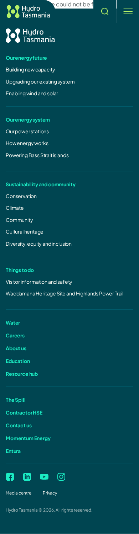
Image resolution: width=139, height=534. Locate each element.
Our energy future (26, 57)
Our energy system (28, 119)
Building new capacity (30, 69)
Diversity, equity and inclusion (39, 243)
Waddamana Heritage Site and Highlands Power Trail (64, 293)
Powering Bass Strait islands (37, 155)
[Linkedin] (27, 476)
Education (18, 361)
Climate (15, 207)
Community (19, 220)
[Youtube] (44, 476)
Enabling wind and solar (32, 93)
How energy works (27, 143)
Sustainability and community (41, 184)
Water (13, 322)
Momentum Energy (28, 438)
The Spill (16, 399)
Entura (13, 451)
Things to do (20, 270)
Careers (15, 335)
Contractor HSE (24, 412)
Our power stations (27, 131)
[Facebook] (10, 476)
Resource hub (22, 373)
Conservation (21, 196)
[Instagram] (61, 476)
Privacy (50, 493)
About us (16, 348)
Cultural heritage (24, 231)
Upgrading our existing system (40, 81)
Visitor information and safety (39, 281)
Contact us (18, 425)
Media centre (18, 493)
